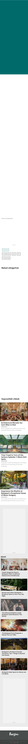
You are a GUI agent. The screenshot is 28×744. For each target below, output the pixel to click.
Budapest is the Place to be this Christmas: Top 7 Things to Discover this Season (13, 653)
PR (17, 742)
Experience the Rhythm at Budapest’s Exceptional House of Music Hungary (13, 493)
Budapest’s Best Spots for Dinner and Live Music (14, 673)
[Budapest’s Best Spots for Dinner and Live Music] (14, 667)
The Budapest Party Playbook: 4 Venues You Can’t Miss (12, 634)
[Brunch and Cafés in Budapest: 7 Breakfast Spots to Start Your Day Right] (14, 587)
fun (19, 254)
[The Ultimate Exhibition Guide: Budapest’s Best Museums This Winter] (14, 608)
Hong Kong (6, 258)
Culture (3, 436)
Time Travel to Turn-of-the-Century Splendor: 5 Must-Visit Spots (14, 457)
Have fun (5, 250)
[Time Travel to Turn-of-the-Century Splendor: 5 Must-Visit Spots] (14, 443)
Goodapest (4, 404)
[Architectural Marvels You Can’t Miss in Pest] (14, 411)
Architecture (6, 254)
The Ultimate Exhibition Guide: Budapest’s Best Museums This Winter (12, 614)
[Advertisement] (13, 333)
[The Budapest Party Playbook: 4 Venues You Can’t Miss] (14, 628)
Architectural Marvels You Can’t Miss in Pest (11, 423)
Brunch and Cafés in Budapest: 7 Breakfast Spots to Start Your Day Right (13, 594)
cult (14, 254)
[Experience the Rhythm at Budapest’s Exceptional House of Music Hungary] (14, 480)
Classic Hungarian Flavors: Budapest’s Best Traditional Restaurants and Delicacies (11, 574)
